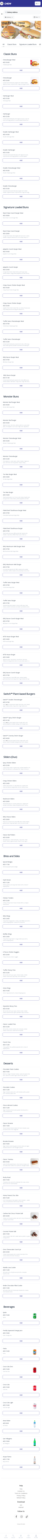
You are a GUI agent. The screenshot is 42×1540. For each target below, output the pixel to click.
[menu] (1, 3)
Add (21, 70)
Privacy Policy (21, 1496)
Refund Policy (21, 1498)
